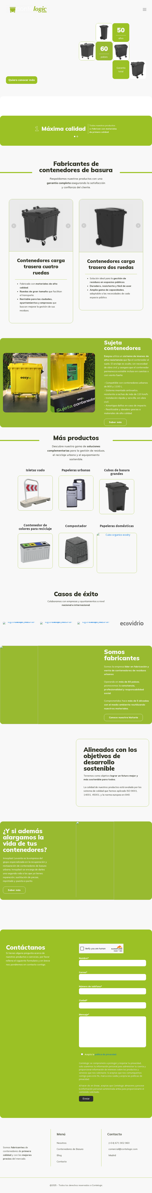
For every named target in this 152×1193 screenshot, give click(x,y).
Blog (59, 1155)
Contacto (62, 1161)
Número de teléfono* (90, 986)
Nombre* (84, 958)
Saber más (115, 422)
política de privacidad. (106, 1054)
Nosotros (61, 1142)
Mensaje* (84, 1014)
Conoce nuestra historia (123, 717)
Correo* (83, 972)
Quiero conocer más (21, 80)
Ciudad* (83, 1000)
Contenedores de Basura (70, 1149)
